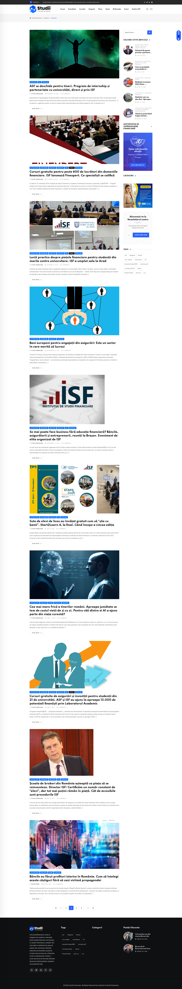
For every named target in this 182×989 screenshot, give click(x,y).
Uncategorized (140, 48)
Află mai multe (137, 165)
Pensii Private (129, 273)
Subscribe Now (141, 235)
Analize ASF (136, 9)
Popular (143, 46)
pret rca (138, 273)
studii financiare (37, 93)
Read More (35, 108)
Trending (145, 109)
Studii (137, 79)
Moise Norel (35, 884)
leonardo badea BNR (131, 264)
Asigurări (92, 9)
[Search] (147, 9)
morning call (144, 264)
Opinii (107, 9)
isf (145, 260)
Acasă (62, 9)
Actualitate (72, 9)
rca (145, 273)
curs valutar (128, 260)
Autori (126, 9)
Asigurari (147, 93)
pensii (139, 268)
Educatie (147, 61)
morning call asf (130, 268)
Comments (66, 93)
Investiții (82, 9)
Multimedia (117, 9)
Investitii (138, 63)
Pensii (100, 9)
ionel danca (138, 260)
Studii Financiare (37, 798)
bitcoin (140, 255)
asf (126, 255)
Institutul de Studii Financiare (108, 985)
